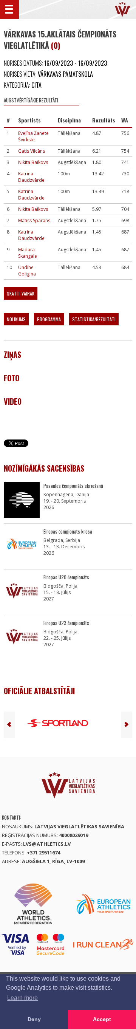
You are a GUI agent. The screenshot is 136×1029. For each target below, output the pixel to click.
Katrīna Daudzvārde (31, 176)
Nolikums (16, 319)
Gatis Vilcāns (31, 151)
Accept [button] (102, 1019)
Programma (49, 319)
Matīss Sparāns (34, 220)
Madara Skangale (27, 252)
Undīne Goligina (27, 270)
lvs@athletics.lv (47, 843)
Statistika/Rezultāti (94, 319)
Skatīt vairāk (20, 293)
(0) (55, 45)
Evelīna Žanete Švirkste (33, 136)
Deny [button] (34, 1019)
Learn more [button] (22, 998)
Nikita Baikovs (33, 162)
